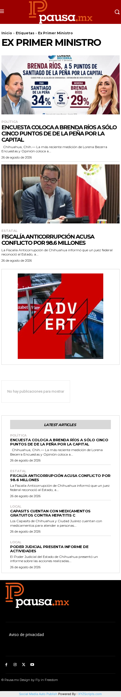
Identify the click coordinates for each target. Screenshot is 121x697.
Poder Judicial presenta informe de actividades (49, 548)
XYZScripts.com (90, 694)
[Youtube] (32, 665)
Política (9, 122)
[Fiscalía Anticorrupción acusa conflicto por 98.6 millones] (60, 193)
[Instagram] (15, 665)
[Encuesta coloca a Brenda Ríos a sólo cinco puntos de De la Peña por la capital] (60, 84)
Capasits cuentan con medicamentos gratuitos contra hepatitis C (50, 513)
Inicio (6, 33)
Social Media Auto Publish (38, 694)
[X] (24, 665)
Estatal (9, 231)
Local (15, 506)
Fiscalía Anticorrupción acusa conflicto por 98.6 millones (47, 239)
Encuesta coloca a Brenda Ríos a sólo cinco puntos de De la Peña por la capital (58, 133)
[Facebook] (6, 665)
